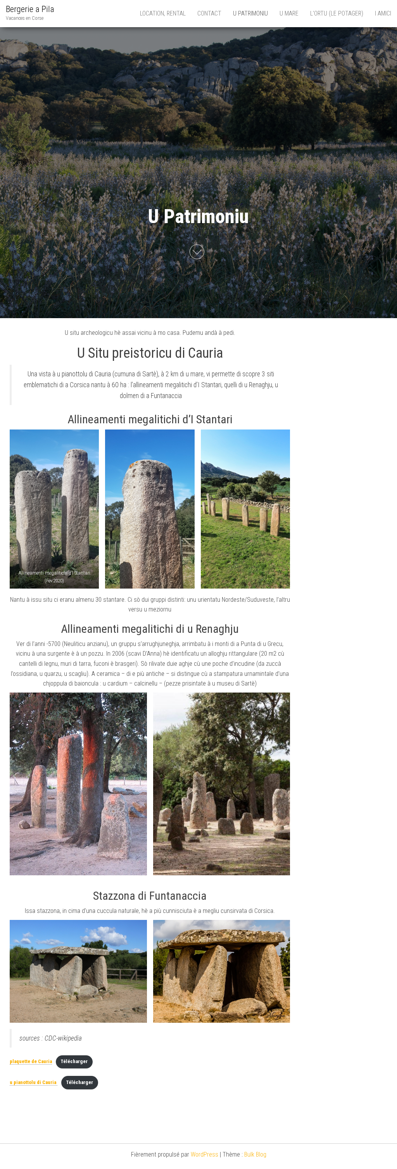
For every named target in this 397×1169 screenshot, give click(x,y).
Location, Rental (163, 13)
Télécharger (74, 1061)
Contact (209, 13)
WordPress (204, 1154)
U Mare (289, 13)
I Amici (383, 13)
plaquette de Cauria (31, 1061)
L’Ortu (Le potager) (336, 13)
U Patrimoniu (250, 13)
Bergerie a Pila (30, 9)
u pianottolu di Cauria (33, 1082)
